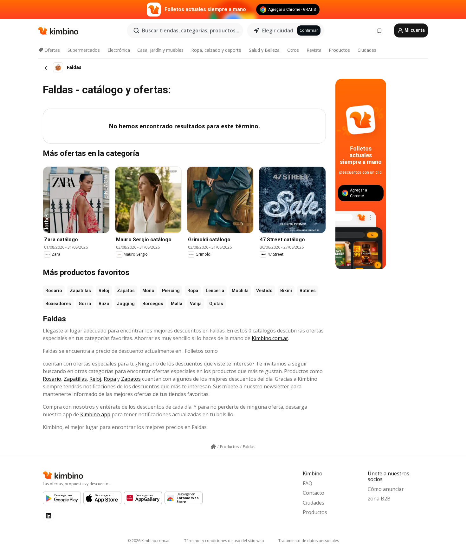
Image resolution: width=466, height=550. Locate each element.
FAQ (307, 483)
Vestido (264, 290)
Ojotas (216, 303)
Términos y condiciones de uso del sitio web (224, 540)
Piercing (171, 290)
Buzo (104, 303)
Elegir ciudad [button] (277, 30)
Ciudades (367, 50)
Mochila (240, 290)
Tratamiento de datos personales (308, 540)
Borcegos (152, 303)
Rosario (53, 290)
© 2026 (148, 540)
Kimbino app (95, 414)
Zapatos (126, 290)
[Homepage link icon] (213, 446)
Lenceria (215, 290)
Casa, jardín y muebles (160, 50)
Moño (148, 290)
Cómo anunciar (386, 489)
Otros (293, 50)
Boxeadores (58, 303)
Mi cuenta (414, 30)
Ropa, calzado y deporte (216, 50)
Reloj (104, 290)
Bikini (286, 290)
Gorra (85, 303)
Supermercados (84, 50)
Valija (196, 303)
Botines (308, 290)
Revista (314, 50)
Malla (176, 303)
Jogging (126, 303)
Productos (339, 50)
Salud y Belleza (264, 50)
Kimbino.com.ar (270, 338)
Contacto (313, 492)
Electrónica (118, 50)
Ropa (192, 290)
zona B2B (379, 498)
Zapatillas (80, 290)
